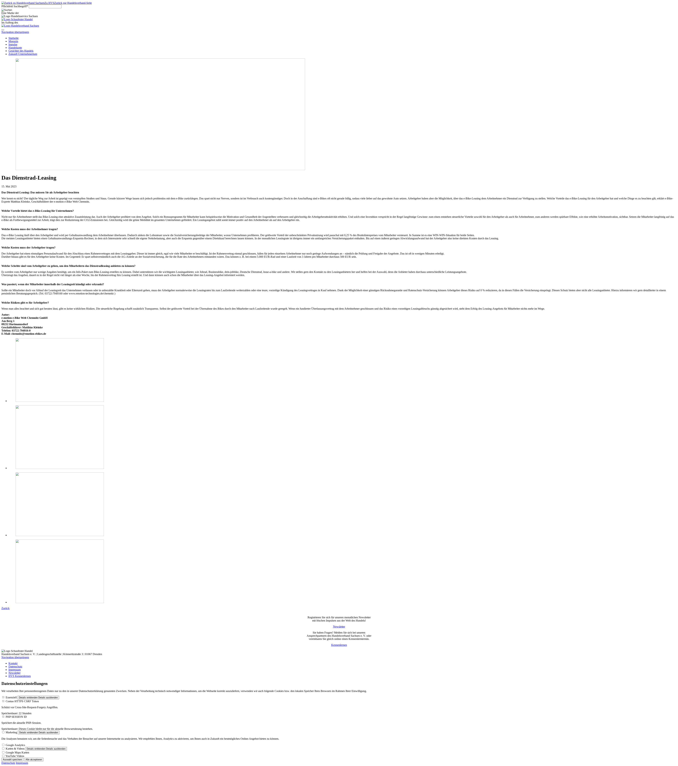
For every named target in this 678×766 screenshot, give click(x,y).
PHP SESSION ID (16, 716)
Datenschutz (8, 762)
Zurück (5, 608)
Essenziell (11, 697)
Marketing (11, 732)
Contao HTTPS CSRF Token (22, 701)
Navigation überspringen (15, 32)
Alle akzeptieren (34, 759)
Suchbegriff (14, 6)
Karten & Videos (15, 748)
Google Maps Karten (17, 752)
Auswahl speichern (12, 759)
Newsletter (339, 626)
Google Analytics (15, 745)
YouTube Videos (14, 756)
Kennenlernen (339, 644)
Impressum (22, 762)
